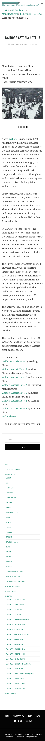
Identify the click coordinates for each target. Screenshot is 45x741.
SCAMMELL (9, 527)
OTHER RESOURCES (10, 591)
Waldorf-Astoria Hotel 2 (14, 369)
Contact (29, 721)
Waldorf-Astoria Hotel (13, 361)
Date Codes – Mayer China (14, 639)
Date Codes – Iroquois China (15, 624)
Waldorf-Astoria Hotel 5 (14, 392)
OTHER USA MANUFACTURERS (15, 571)
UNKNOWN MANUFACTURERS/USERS (16, 581)
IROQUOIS (9, 502)
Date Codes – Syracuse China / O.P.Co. (18, 664)
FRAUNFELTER (10, 488)
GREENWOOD (9, 493)
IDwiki (5, 10)
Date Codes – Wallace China (15, 678)
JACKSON (8, 507)
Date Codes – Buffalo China (15, 605)
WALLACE (8, 557)
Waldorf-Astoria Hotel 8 (14, 408)
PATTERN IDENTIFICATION (12, 469)
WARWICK (9, 562)
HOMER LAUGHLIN (11, 498)
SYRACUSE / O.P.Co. (30, 14)
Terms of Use (17, 721)
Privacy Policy (18, 716)
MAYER (8, 517)
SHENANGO (9, 532)
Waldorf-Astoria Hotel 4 (14, 385)
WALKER (8, 552)
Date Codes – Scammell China (15, 649)
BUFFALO (8, 478)
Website (13, 139)
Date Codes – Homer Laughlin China (17, 619)
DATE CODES (8, 596)
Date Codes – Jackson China (15, 629)
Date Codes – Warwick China (15, 683)
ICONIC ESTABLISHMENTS (12, 586)
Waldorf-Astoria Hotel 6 (14, 400)
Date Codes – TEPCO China (14, 669)
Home (6, 464)
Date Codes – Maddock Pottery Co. (17, 634)
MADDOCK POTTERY (12, 512)
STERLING (9, 537)
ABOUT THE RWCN (10, 693)
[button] (18, 127)
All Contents (18, 10)
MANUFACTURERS (10, 474)
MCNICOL (8, 522)
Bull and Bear (9, 416)
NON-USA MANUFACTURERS (14, 576)
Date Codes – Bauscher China (15, 600)
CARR (7, 483)
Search (22, 447)
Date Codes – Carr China (14, 615)
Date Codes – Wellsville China (16, 688)
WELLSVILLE (9, 567)
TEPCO (8, 547)
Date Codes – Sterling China (15, 659)
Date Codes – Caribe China (14, 610)
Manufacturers (10, 14)
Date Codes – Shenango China (15, 654)
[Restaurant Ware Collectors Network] (20, 3)
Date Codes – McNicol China (15, 644)
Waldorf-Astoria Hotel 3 (14, 377)
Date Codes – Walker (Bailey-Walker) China (20, 674)
